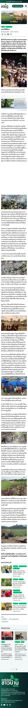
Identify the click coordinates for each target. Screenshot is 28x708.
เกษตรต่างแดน (5, 621)
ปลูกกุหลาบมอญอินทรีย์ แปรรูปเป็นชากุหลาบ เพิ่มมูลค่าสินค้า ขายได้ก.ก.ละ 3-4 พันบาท (19, 597)
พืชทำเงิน (21, 579)
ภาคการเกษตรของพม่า (13, 619)
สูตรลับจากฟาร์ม (22, 566)
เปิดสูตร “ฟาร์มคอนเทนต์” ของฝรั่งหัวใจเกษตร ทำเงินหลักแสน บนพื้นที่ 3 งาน (19, 572)
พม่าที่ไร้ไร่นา (4, 619)
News (3, 27)
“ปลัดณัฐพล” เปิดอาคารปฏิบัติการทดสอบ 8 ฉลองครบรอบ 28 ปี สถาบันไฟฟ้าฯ (6, 648)
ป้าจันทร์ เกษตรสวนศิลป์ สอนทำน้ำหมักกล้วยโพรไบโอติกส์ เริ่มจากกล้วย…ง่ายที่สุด (19, 607)
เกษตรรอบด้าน (16, 590)
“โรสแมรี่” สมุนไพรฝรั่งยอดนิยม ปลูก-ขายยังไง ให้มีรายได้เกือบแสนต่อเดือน (19, 583)
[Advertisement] (14, 177)
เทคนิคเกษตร (9, 27)
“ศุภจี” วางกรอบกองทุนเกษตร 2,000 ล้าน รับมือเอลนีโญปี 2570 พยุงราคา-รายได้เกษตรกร (21, 648)
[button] (11, 669)
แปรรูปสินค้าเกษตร (17, 592)
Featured (15, 566)
